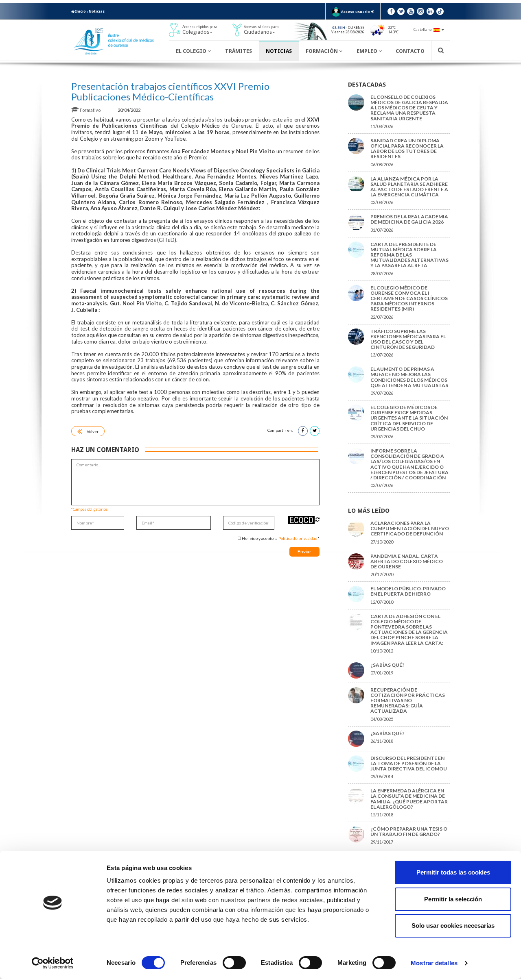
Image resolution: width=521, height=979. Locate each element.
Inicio (80, 11)
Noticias (97, 11)
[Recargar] (317, 519)
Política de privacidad (297, 538)
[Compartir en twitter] (315, 431)
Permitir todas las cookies (453, 872)
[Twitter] (401, 11)
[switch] (234, 962)
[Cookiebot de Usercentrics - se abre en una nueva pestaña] (52, 963)
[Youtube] (410, 11)
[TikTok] (440, 11)
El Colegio (192, 51)
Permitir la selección (453, 899)
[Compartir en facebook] (303, 431)
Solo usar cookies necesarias (453, 925)
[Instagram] (420, 11)
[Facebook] (391, 11)
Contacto (410, 51)
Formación (322, 51)
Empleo (368, 51)
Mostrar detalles (434, 962)
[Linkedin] (430, 11)
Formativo (90, 110)
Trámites (238, 51)
